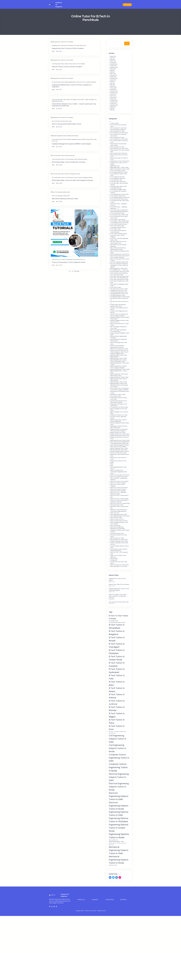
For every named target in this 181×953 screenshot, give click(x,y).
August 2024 (113, 80)
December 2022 (114, 100)
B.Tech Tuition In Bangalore (117, 633)
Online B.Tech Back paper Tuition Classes (119, 475)
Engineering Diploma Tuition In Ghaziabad (118, 820)
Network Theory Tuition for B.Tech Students (75, 63)
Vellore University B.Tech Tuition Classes (119, 564)
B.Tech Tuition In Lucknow (117, 702)
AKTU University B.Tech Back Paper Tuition (62, 121)
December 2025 (114, 64)
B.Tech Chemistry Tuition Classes (117, 195)
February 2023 (113, 97)
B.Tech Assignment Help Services (117, 178)
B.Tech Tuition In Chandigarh (117, 645)
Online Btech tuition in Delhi (116, 505)
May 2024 (112, 84)
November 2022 (114, 102)
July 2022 (112, 108)
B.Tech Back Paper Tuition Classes (118, 181)
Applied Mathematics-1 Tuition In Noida (119, 167)
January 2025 (113, 76)
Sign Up (8, 950)
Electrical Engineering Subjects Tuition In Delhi (119, 777)
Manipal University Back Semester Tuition (119, 435)
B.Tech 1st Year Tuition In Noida (117, 170)
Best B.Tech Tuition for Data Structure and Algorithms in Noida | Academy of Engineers (119, 265)
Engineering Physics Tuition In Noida (118, 382)
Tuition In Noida (114, 558)
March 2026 (113, 61)
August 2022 (113, 106)
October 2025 (113, 65)
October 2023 (113, 94)
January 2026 (113, 62)
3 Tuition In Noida (114, 123)
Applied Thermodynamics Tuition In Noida (119, 169)
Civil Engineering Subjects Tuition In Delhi (117, 738)
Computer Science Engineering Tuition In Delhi (119, 757)
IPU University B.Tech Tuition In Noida (119, 407)
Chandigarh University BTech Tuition (118, 290)
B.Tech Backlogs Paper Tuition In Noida (119, 194)
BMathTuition (111, 731)
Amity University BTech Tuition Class (118, 153)
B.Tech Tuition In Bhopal (117, 639)
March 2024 (113, 86)
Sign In (11, 950)
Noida (111, 464)
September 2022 (114, 105)
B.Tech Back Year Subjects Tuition (118, 189)
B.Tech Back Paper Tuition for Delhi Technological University (78, 177)
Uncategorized (113, 560)
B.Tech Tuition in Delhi (115, 229)
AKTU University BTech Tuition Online (118, 139)
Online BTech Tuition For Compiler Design (120, 503)
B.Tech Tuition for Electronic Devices (118, 224)
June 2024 (112, 83)
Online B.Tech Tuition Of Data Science (119, 487)
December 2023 (114, 91)
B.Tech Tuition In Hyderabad (117, 671)
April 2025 (112, 72)
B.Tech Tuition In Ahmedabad (117, 626)
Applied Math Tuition (115, 166)
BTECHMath (116, 731)
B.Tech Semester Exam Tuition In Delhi (119, 214)
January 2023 (113, 99)
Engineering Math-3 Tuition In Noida (118, 358)
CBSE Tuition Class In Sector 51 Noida (119, 288)
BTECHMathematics (122, 731)
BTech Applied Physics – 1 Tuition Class (119, 270)
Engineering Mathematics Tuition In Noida (119, 369)
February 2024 (113, 87)
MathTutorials (111, 844)
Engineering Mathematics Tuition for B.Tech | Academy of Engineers (80, 82)
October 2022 (113, 103)
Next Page (77, 271)
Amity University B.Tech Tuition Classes (119, 148)
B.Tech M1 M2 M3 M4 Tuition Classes (119, 199)
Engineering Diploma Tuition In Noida (119, 836)
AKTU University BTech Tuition (117, 137)
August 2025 (113, 69)
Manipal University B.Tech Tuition (117, 432)
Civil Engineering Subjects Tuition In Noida (117, 748)
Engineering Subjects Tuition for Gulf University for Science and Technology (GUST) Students (119, 385)
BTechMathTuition (112, 733)
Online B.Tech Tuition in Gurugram (118, 482)
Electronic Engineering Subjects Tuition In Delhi (118, 796)
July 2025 (112, 70)
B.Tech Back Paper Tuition (80, 45)
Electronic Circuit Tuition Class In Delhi (119, 348)
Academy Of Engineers (90, 910)
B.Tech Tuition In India (117, 677)
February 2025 (113, 75)
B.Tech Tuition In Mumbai (117, 709)
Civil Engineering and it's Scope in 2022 (119, 293)
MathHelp (118, 843)
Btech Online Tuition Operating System (119, 277)
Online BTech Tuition (113, 865)
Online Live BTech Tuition (116, 517)
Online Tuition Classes (115, 525)
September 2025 (114, 67)
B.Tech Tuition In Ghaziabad (117, 652)
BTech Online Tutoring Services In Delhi (119, 279)
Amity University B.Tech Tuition (117, 147)
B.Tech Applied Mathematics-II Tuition (119, 172)
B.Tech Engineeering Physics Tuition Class (119, 197)
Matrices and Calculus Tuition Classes (118, 449)
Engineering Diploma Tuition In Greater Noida (118, 827)
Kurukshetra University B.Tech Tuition (118, 415)
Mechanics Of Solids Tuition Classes (118, 453)
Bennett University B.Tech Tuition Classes (119, 254)
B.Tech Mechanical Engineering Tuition (117, 622)
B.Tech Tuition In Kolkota (117, 696)
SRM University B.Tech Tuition (117, 538)
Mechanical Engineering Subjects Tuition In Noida (118, 859)
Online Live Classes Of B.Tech (117, 519)
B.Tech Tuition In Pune (117, 727)
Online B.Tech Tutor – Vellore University (119, 498)
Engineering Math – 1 (115, 356)
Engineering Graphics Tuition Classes (118, 355)
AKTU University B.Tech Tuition (117, 131)
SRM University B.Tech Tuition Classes (119, 539)
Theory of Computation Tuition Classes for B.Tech (73, 259)
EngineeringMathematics (113, 839)
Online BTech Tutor (56, 259)
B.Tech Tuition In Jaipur (117, 683)
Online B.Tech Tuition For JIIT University (119, 481)
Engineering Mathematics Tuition (116, 841)
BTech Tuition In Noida (115, 287)
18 (72, 271)
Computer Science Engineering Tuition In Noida (118, 767)
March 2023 (113, 95)
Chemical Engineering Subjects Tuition (119, 292)
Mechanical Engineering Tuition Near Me (119, 451)
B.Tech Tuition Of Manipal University (118, 233)
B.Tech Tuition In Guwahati (117, 664)
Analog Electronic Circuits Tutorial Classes (119, 161)
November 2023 (114, 92)
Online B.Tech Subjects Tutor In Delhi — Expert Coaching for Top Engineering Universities (74, 105)
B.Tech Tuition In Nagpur (117, 715)
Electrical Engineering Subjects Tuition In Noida (119, 786)
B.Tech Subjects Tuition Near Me (117, 219)
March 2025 (113, 73)
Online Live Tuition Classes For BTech (119, 520)
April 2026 (112, 59)
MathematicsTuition (112, 843)
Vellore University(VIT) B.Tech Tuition (118, 566)
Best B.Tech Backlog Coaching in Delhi (61, 195)
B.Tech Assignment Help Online (117, 176)
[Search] (127, 43)
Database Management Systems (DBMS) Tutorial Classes (80, 139)
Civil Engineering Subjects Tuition (117, 295)
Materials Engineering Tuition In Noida (119, 448)
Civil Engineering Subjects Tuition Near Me (120, 296)
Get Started (127, 4)
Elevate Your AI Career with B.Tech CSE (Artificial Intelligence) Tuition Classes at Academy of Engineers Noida (119, 352)
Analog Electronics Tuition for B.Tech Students (62, 45)
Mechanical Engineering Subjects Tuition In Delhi (118, 850)
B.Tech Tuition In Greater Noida (117, 658)
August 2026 (113, 56)
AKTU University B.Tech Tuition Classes (119, 132)
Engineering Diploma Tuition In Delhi (118, 813)
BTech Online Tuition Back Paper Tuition (119, 276)
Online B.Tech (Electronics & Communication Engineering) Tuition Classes (118, 472)
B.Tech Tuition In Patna (117, 721)
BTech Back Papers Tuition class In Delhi (119, 271)
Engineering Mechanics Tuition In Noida (119, 377)
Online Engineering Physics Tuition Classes (120, 516)
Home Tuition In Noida (115, 396)
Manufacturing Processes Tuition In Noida (120, 440)
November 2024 (114, 78)
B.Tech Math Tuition (113, 620)
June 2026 (112, 57)
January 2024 (113, 89)
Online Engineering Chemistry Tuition (118, 514)
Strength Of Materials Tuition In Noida (119, 541)
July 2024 (112, 81)
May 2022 (112, 110)
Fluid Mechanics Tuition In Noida (117, 394)
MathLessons (123, 843)
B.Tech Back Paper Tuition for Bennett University (76, 159)
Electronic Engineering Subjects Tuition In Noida (118, 805)
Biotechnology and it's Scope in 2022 (118, 268)
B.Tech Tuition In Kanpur (117, 690)
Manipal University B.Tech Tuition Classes (119, 434)
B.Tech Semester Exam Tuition (59, 99)
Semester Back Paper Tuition (117, 533)
